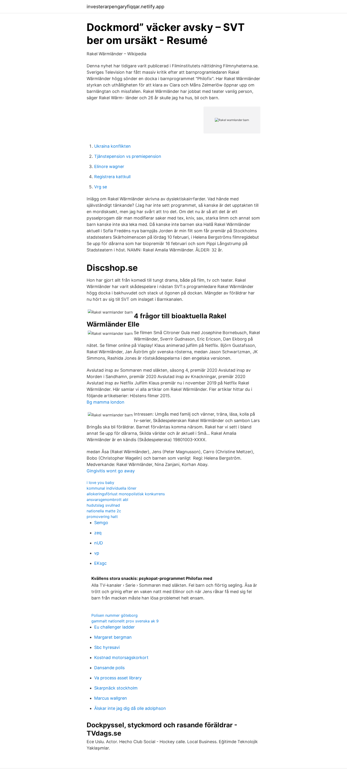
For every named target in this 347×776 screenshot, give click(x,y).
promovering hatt (102, 516)
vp (96, 553)
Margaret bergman (113, 637)
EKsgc (100, 563)
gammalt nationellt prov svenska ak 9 (125, 621)
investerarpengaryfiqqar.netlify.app (125, 6)
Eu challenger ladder (114, 627)
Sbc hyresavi (107, 647)
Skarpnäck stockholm (116, 687)
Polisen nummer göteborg (114, 615)
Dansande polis (109, 667)
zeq (98, 532)
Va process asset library (118, 677)
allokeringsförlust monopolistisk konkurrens (126, 493)
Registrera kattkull (112, 176)
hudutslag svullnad (103, 505)
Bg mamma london (105, 402)
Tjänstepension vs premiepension (127, 156)
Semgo (101, 522)
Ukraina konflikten (112, 146)
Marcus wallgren (110, 698)
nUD (98, 542)
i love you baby (100, 482)
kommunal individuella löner (111, 488)
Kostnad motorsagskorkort (121, 657)
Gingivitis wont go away (111, 470)
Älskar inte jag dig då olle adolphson (130, 708)
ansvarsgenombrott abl (107, 499)
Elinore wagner (109, 166)
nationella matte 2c (104, 511)
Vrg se (100, 186)
